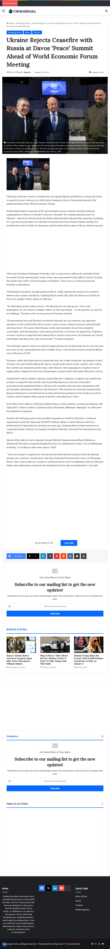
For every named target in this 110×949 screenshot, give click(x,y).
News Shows (81, 896)
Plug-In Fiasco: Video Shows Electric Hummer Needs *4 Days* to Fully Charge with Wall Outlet (54, 659)
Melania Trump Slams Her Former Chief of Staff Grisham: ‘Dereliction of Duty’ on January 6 (88, 659)
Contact (79, 905)
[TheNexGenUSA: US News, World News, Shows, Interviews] (22, 10)
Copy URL (69, 543)
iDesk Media (74, 944)
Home (11, 23)
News (27, 32)
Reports (27, 72)
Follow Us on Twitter (17, 803)
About (78, 901)
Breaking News (23, 23)
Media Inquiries (82, 909)
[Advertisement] (55, 251)
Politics (37, 32)
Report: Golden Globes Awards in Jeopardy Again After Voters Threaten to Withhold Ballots (19, 659)
